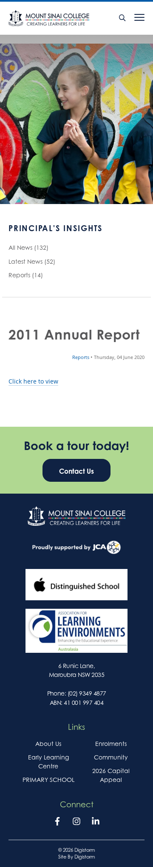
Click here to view (33, 381)
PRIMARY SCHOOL (48, 779)
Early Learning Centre (48, 762)
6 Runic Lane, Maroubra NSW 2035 (76, 670)
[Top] (76, 516)
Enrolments (111, 743)
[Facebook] (57, 823)
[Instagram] (76, 823)
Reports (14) (25, 275)
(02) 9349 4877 (87, 693)
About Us (48, 743)
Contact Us (76, 471)
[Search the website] (122, 18)
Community (111, 757)
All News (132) (28, 247)
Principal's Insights (55, 228)
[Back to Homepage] (62, 18)
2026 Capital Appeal (111, 775)
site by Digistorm (76, 857)
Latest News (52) (31, 261)
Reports (81, 357)
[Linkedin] (95, 823)
